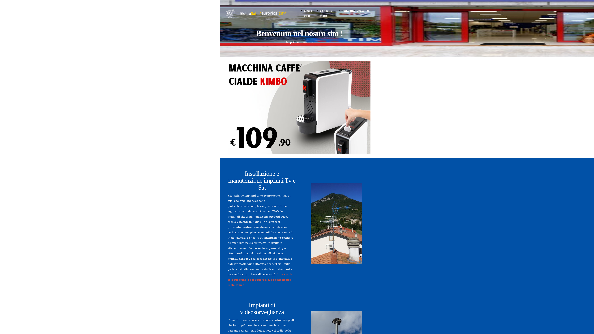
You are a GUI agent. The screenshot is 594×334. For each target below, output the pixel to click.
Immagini (348, 10)
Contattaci (363, 10)
